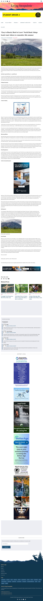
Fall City (19, 579)
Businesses (3, 579)
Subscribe (6, 547)
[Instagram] (5, 279)
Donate (2, 568)
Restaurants (14, 581)
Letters (32, 579)
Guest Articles (24, 579)
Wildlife (7, 583)
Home (2, 22)
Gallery (3, 27)
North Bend (36, 579)
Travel (39, 581)
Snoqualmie (24, 581)
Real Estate (9, 581)
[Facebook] (3, 279)
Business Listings (4, 573)
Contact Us (3, 575)
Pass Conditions (4, 581)
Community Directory (25, 22)
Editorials (15, 579)
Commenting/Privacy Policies (28, 597)
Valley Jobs (3, 571)
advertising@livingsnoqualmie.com (6, 593)
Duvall (12, 579)
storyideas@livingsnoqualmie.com (6, 592)
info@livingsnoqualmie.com (5, 591)
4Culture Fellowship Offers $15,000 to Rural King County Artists (35, 298)
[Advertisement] (21, 308)
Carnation (8, 579)
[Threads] (2, 279)
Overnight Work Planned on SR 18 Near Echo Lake (7, 297)
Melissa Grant (10, 37)
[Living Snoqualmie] (21, 6)
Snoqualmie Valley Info (30, 581)
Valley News (8, 22)
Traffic (35, 22)
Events (40, 22)
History (28, 579)
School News (19, 581)
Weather (2, 566)
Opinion (16, 22)
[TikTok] (7, 279)
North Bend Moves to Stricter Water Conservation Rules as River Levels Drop (21, 298)
